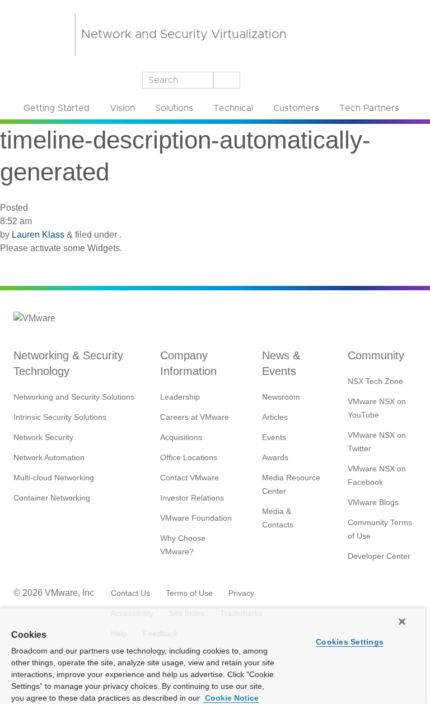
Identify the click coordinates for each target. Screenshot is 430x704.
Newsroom (281, 396)
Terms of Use (189, 593)
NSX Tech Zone (375, 381)
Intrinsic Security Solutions (59, 417)
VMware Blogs (373, 502)
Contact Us (130, 593)
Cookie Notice (231, 697)
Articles (275, 417)
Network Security (43, 437)
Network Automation (49, 457)
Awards (275, 457)
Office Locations (188, 457)
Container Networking (51, 497)
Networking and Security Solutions (73, 396)
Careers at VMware (194, 417)
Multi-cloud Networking (53, 477)
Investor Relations (192, 497)
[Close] (402, 621)
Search (226, 80)
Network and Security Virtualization (184, 35)
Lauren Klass (38, 234)
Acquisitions (181, 437)
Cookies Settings (350, 641)
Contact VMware (189, 477)
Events (274, 437)
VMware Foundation (196, 517)
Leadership (180, 396)
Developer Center (379, 556)
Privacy (241, 593)
